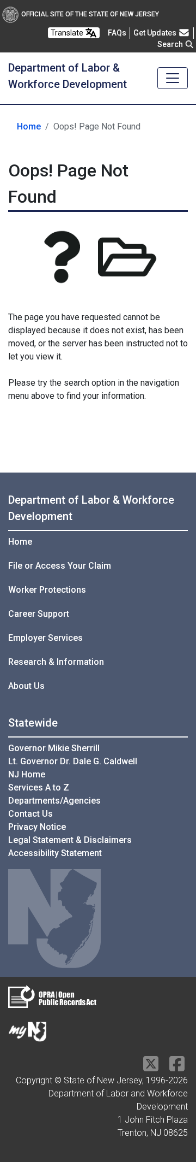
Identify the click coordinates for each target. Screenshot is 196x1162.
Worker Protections (47, 590)
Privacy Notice (37, 827)
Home (29, 126)
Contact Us (30, 814)
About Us (26, 686)
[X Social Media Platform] (151, 1067)
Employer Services (45, 638)
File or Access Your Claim (59, 566)
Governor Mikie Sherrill (54, 748)
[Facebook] (177, 1067)
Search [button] (171, 44)
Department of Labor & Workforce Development (91, 508)
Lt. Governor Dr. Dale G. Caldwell (72, 761)
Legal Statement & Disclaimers (70, 840)
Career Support (38, 614)
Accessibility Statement (55, 853)
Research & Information (56, 662)
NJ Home (26, 774)
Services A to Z (38, 787)
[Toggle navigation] (172, 78)
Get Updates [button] (155, 32)
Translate (68, 32)
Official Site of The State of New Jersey (90, 14)
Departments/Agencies (54, 800)
